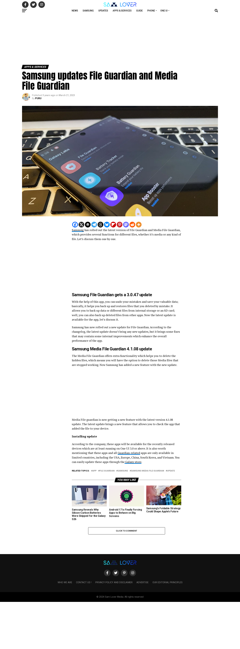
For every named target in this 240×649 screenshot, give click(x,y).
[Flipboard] (113, 224)
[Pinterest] (119, 224)
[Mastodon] (126, 224)
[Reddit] (132, 224)
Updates (103, 10)
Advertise (142, 582)
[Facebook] (75, 224)
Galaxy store (133, 462)
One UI (164, 10)
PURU (38, 98)
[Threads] (100, 224)
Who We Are (65, 582)
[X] (81, 224)
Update (171, 471)
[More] (139, 224)
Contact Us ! (83, 582)
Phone (151, 10)
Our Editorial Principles (167, 582)
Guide (139, 10)
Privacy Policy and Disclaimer (114, 582)
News (75, 10)
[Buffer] (88, 224)
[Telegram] (94, 224)
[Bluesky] (107, 224)
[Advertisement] (98, 39)
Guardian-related (129, 453)
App (94, 471)
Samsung (88, 10)
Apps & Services (122, 10)
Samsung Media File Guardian (147, 471)
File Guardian (107, 471)
